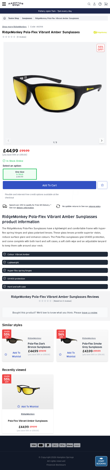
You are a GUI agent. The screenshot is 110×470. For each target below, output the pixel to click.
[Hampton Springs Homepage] (16, 4)
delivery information (25, 207)
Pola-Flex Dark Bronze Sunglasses (39, 345)
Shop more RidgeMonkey (14, 26)
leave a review (89, 312)
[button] (101, 140)
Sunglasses (27, 18)
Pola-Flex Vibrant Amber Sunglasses (28, 420)
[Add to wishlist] (102, 185)
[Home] (4, 18)
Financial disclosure (56, 465)
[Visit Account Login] (94, 4)
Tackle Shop (13, 18)
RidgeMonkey (34, 338)
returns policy (94, 206)
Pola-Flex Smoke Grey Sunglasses (92, 345)
